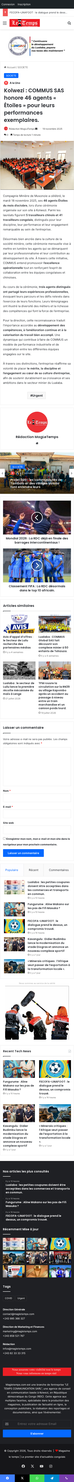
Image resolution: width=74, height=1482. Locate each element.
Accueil (11, 67)
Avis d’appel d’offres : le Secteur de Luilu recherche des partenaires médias (18, 642)
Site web (8, 822)
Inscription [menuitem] (24, 4)
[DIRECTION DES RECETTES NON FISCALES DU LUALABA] (37, 45)
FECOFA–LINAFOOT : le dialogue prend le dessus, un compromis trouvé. (47, 925)
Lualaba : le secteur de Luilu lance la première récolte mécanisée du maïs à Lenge (18, 688)
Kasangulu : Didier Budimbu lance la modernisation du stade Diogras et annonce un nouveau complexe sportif (48, 945)
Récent (33, 870)
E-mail (8, 806)
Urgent (37, 395)
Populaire (11, 870)
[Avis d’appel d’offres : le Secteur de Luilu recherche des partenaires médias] (19, 624)
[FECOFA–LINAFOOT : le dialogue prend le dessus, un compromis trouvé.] (14, 926)
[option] (37, 473)
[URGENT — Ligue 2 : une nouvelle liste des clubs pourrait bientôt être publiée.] (37, 1271)
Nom (7, 790)
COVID (8, 1298)
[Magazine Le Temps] (24, 23)
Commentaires (59, 870)
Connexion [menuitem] (8, 4)
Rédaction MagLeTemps (22, 128)
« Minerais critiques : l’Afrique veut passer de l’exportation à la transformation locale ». (49, 965)
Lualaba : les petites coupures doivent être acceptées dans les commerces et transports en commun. (49, 888)
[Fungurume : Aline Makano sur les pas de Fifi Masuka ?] (14, 909)
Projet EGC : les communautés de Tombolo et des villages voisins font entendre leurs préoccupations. (36, 483)
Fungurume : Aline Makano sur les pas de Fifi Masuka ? (48, 906)
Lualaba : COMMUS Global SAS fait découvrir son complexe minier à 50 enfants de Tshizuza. (53, 644)
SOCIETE (23, 67)
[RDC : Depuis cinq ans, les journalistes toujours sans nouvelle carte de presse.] (14, 1271)
